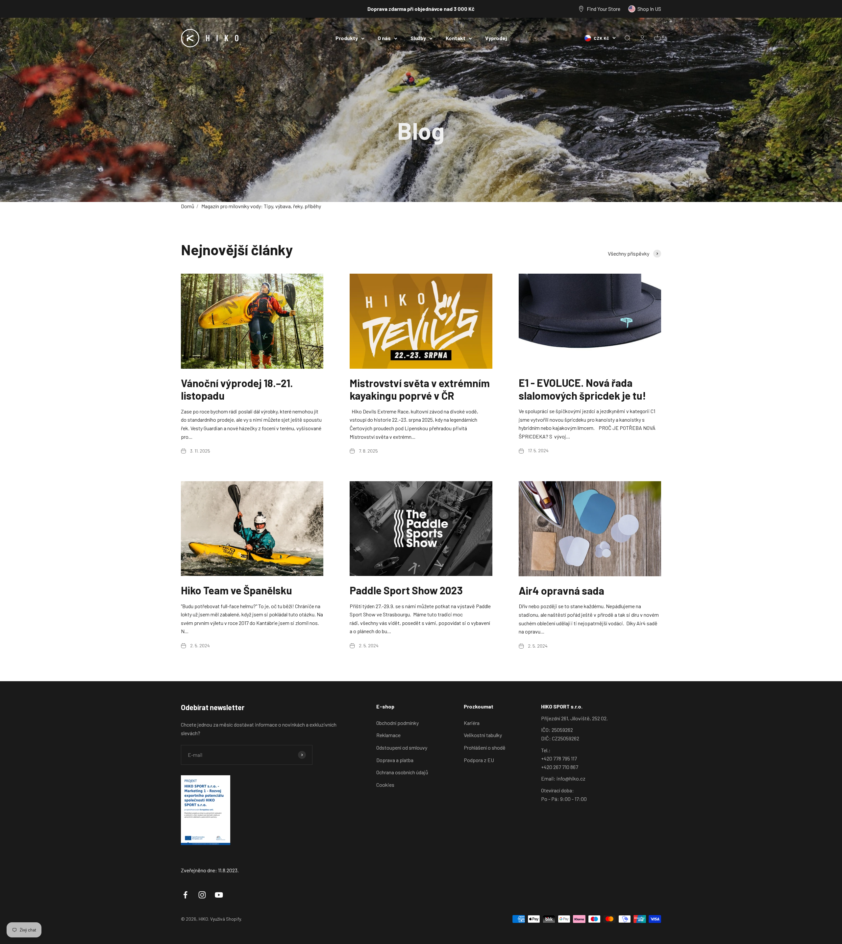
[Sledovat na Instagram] (202, 894)
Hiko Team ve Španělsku (236, 590)
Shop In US (649, 9)
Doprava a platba (394, 760)
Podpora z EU (479, 760)
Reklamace (388, 735)
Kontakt (455, 38)
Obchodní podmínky (397, 723)
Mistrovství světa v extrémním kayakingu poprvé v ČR (420, 389)
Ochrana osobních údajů (402, 772)
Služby (418, 38)
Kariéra (472, 723)
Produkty (346, 38)
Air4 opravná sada (561, 590)
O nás (384, 38)
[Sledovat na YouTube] (218, 894)
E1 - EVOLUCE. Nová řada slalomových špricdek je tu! (582, 388)
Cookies (385, 785)
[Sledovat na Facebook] (185, 894)
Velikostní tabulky (483, 735)
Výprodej (496, 38)
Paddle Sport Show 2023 (406, 590)
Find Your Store (603, 9)
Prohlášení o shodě (485, 747)
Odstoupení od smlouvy (401, 747)
